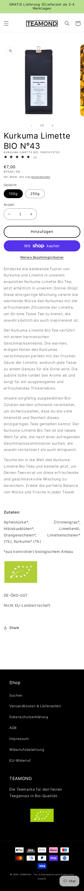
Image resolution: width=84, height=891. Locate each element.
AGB (13, 728)
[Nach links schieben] (31, 125)
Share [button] (14, 628)
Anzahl (9, 204)
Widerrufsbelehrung (26, 750)
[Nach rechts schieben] (52, 125)
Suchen (16, 695)
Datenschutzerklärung (28, 717)
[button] (6, 23)
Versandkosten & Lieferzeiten (35, 706)
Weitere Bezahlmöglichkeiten (41, 257)
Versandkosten (40, 176)
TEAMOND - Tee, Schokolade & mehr (39, 874)
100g (13, 194)
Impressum (19, 739)
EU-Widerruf (20, 760)
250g (35, 194)
